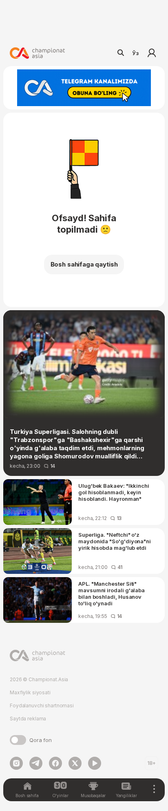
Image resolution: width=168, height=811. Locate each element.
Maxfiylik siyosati (30, 692)
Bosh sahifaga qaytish (84, 264)
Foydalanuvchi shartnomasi (42, 705)
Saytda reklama (28, 718)
